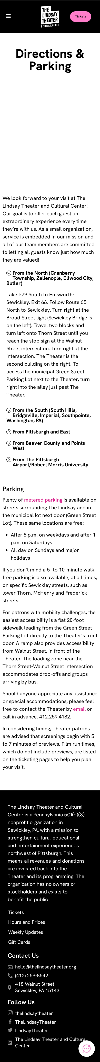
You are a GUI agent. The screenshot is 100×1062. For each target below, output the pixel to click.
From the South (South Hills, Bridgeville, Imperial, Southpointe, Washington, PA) (48, 415)
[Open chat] (86, 1048)
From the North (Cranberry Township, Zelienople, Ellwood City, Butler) (50, 278)
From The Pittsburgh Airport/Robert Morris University (50, 462)
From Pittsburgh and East (41, 431)
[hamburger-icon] (8, 17)
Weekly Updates (25, 932)
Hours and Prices (26, 922)
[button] (50, 278)
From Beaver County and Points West (49, 445)
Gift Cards (19, 942)
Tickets (16, 912)
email (79, 709)
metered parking (43, 499)
